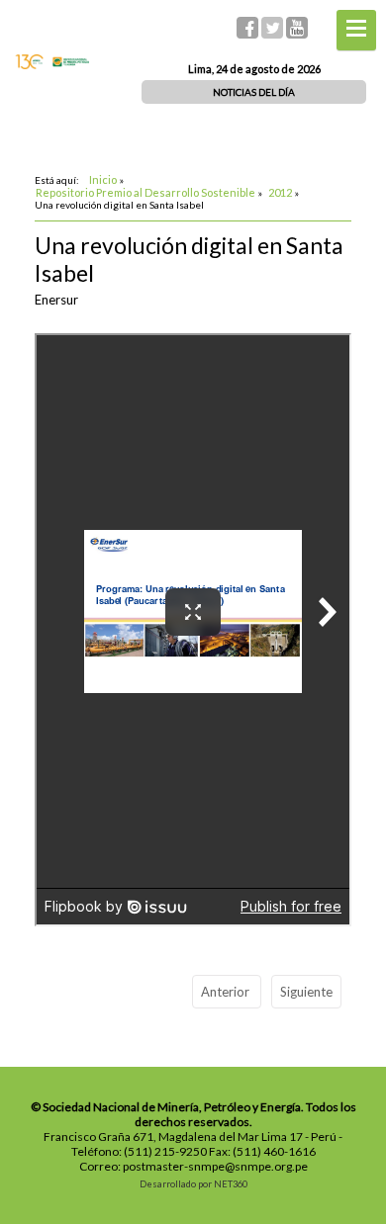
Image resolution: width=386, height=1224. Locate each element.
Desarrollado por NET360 (193, 1184)
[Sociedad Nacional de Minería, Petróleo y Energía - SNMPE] (52, 64)
